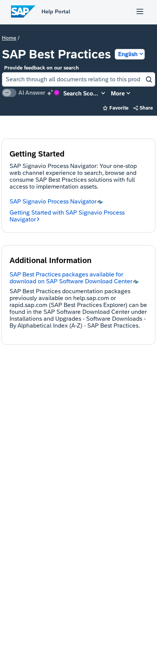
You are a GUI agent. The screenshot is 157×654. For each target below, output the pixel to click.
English (128, 54)
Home (9, 38)
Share (143, 108)
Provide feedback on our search (41, 68)
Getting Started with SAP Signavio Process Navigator (67, 216)
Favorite (115, 108)
